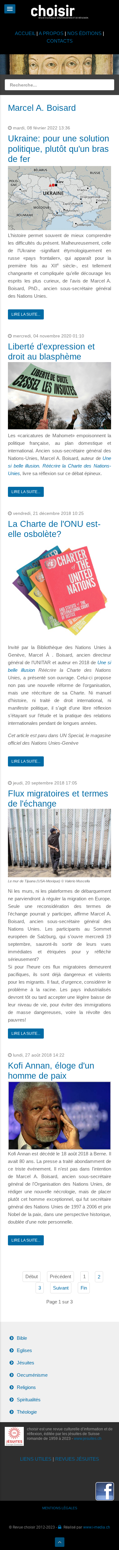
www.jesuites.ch (88, 1438)
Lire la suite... (25, 314)
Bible (22, 1338)
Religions (26, 1387)
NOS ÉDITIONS (84, 33)
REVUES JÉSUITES (77, 1459)
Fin (84, 1288)
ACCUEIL (25, 33)
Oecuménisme (32, 1375)
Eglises (24, 1350)
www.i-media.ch (96, 1526)
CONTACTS (60, 41)
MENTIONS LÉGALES (59, 1508)
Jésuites (25, 1362)
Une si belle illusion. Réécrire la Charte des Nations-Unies (59, 466)
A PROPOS (51, 33)
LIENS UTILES (35, 1459)
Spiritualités (29, 1399)
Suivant (61, 1288)
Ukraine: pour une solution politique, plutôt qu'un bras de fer (58, 149)
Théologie (27, 1412)
